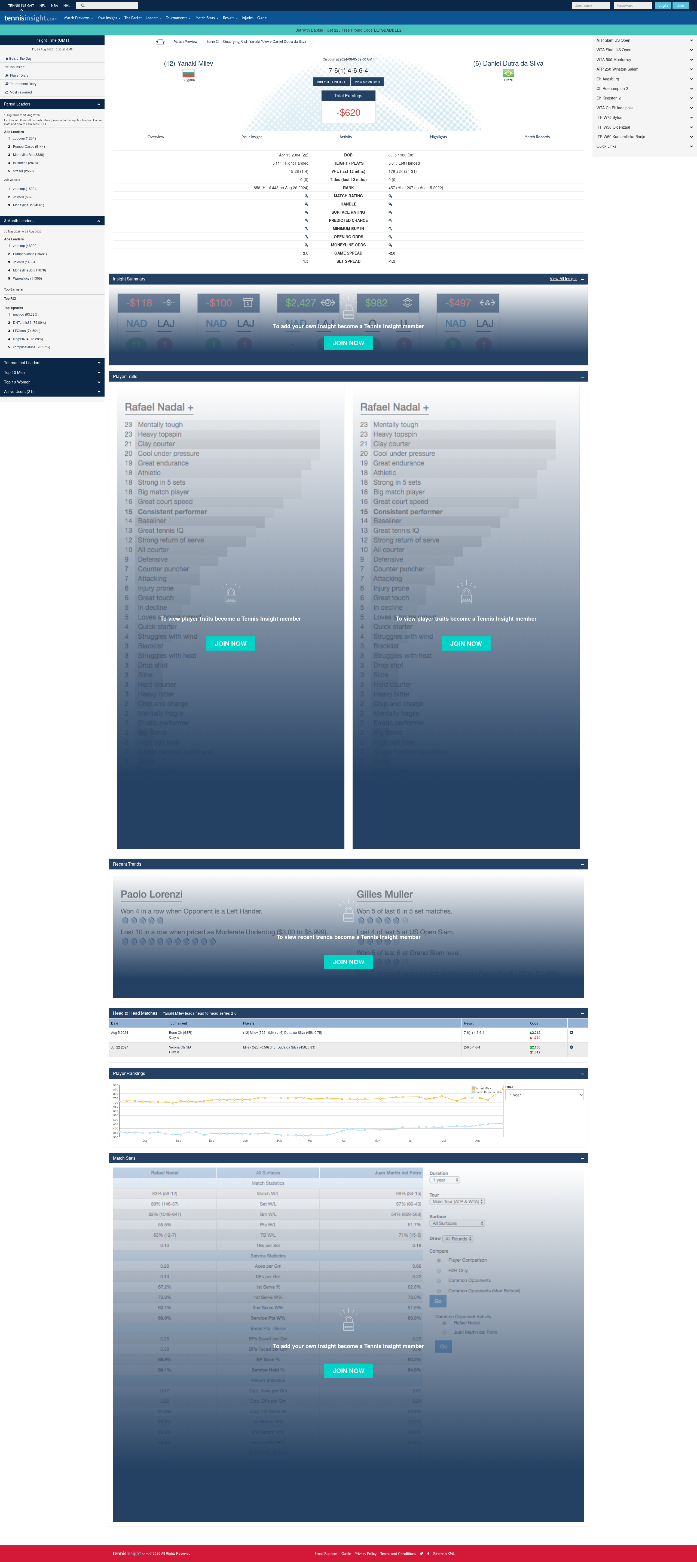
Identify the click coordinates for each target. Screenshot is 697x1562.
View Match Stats (367, 81)
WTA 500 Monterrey (614, 60)
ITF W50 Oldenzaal (613, 127)
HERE (43, 124)
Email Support (326, 1553)
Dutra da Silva (294, 1032)
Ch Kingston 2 (609, 98)
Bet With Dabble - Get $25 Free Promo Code (348, 30)
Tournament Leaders (22, 363)
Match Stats (205, 17)
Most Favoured (20, 92)
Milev (254, 1032)
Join (680, 5)
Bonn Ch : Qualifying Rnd (256, 41)
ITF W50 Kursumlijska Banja (621, 137)
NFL (42, 5)
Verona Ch (177, 1047)
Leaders (152, 17)
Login (663, 5)
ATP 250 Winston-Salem (617, 69)
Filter (509, 1086)
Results (228, 17)
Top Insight (16, 66)
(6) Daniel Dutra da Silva (508, 63)
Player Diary (18, 75)
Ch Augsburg (608, 79)
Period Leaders (17, 104)
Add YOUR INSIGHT (332, 81)
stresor (18, 170)
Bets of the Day (20, 58)
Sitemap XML (444, 1553)
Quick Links (606, 146)
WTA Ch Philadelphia (615, 108)
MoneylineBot (23, 154)
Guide (262, 17)
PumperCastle (23, 146)
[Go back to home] (162, 41)
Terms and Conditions (398, 1553)
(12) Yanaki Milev (188, 63)
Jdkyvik (18, 196)
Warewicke (21, 278)
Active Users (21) (19, 391)
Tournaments (177, 17)
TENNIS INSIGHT (21, 5)
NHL (66, 5)
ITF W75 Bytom (610, 117)
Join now (349, 342)
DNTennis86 (22, 322)
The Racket (133, 17)
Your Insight (107, 17)
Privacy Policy (365, 1553)
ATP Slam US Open (613, 40)
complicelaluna (24, 347)
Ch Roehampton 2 (612, 88)
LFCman (19, 330)
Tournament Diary (22, 83)
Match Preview (185, 41)
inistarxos (20, 162)
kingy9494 (21, 338)
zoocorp (19, 138)
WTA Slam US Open (614, 50)
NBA (54, 5)
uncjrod (18, 314)
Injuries (247, 17)
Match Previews (76, 17)
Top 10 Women (17, 382)
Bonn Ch (175, 1032)
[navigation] (52, 218)
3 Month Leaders (18, 221)
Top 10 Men (14, 372)
